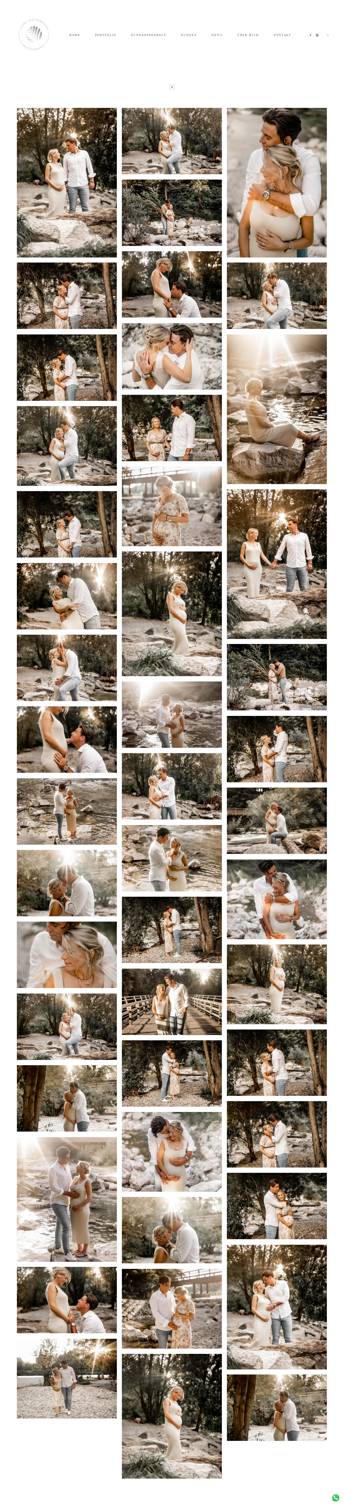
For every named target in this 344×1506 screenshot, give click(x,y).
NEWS (217, 35)
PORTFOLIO (105, 35)
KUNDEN (189, 35)
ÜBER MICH (248, 35)
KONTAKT (282, 35)
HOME (74, 35)
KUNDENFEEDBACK (148, 35)
